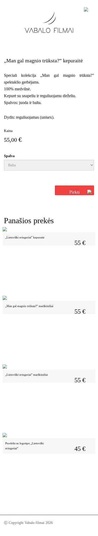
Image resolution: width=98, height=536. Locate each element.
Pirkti (74, 192)
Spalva (9, 156)
